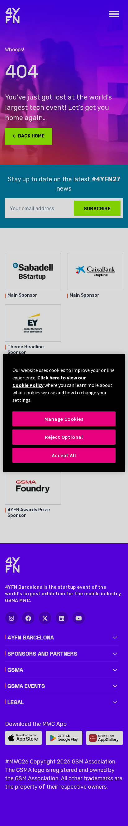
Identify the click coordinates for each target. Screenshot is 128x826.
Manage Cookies (63, 419)
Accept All (64, 455)
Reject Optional (64, 437)
